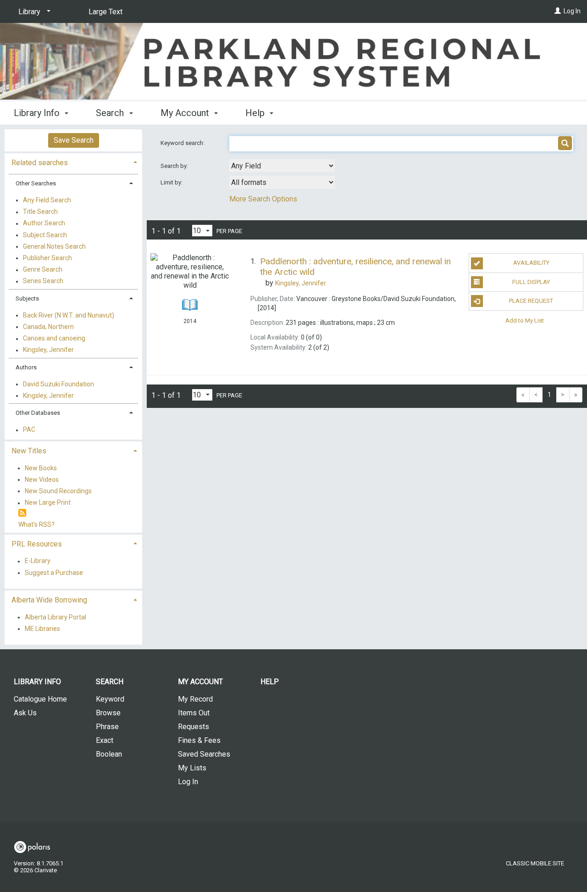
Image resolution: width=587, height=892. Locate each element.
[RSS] (22, 513)
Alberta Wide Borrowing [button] (49, 600)
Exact (104, 740)
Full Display (531, 282)
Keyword (110, 699)
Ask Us (25, 712)
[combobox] (282, 165)
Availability (531, 262)
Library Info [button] (38, 112)
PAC (29, 430)
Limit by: (172, 182)
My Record (195, 699)
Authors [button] (26, 367)
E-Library (37, 561)
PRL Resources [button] (36, 544)
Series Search (43, 281)
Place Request (531, 300)
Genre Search (42, 269)
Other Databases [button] (38, 412)
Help (269, 681)
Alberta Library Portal (55, 617)
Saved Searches (204, 754)
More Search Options (263, 199)
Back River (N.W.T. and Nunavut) (68, 315)
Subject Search (45, 235)
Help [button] (256, 112)
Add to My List (524, 320)
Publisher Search (47, 258)
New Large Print (48, 503)
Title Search (40, 212)
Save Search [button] (74, 140)
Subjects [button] (27, 298)
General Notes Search (54, 246)
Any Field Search (47, 200)
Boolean (109, 754)
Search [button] (111, 112)
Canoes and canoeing (54, 338)
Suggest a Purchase (54, 572)
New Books (41, 468)
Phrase (107, 726)
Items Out (194, 712)
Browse (108, 712)
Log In (572, 11)
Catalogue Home (40, 699)
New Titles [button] (28, 450)
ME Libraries (42, 628)
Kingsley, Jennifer (48, 350)
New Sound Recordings (58, 491)
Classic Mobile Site (535, 863)
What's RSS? (36, 524)
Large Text (105, 11)
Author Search (44, 223)
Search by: (175, 165)
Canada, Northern (48, 326)
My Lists (192, 768)
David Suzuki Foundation (58, 384)
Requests (193, 726)
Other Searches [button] (36, 183)
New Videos (42, 479)
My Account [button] (186, 112)
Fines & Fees (199, 740)
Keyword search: (183, 142)
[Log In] (557, 11)
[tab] (73, 161)
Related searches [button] (39, 162)
